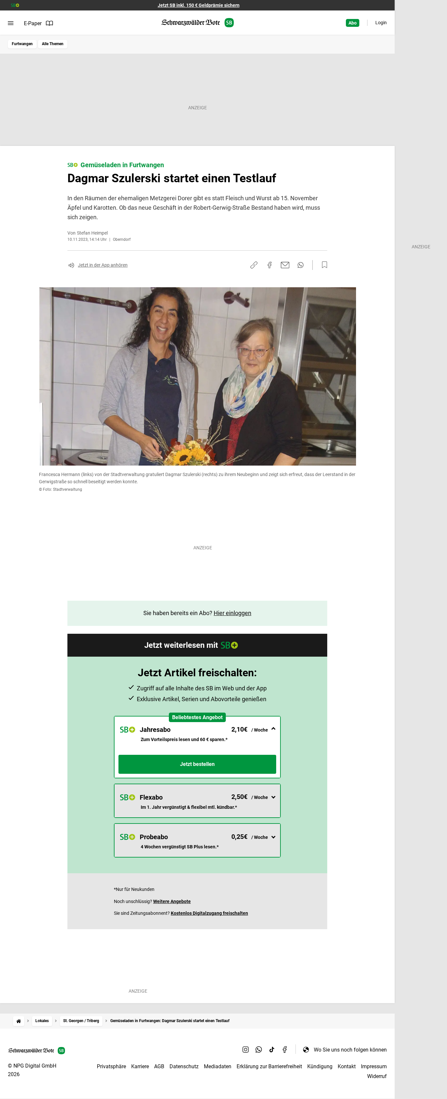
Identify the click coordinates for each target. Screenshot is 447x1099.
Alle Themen (52, 44)
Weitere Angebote (172, 901)
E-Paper (33, 23)
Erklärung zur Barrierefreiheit (269, 1066)
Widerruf (377, 1076)
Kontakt (347, 1066)
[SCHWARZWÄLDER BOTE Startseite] (197, 22)
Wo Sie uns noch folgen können (350, 1050)
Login (381, 22)
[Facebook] (285, 1049)
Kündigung (319, 1066)
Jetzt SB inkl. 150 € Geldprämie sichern (199, 5)
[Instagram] (246, 1049)
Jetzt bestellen (197, 764)
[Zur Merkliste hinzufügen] (322, 265)
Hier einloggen (232, 613)
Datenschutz (184, 1066)
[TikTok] (272, 1049)
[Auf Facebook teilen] (269, 265)
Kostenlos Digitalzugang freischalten (209, 913)
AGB (159, 1066)
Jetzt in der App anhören (103, 265)
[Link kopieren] (253, 265)
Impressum (374, 1066)
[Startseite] (18, 1021)
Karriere (140, 1066)
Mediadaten (217, 1066)
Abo (353, 23)
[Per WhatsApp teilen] (300, 265)
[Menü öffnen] (10, 23)
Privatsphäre (111, 1066)
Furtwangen (22, 44)
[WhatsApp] (259, 1049)
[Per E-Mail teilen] (285, 265)
